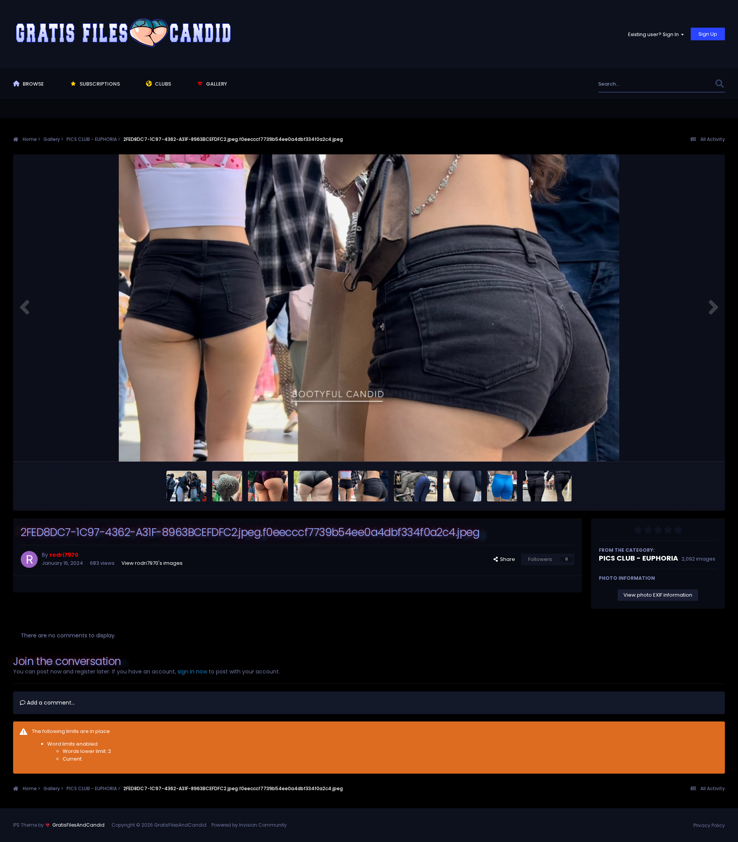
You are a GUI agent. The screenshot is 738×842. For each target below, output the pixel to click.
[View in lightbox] (369, 308)
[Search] (720, 84)
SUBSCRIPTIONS (99, 84)
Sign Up (707, 34)
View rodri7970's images (152, 563)
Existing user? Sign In (654, 34)
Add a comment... (50, 702)
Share (506, 559)
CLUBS (162, 84)
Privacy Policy (709, 825)
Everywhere (691, 84)
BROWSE (33, 84)
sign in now (192, 671)
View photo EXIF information (657, 595)
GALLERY (216, 84)
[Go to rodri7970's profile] (29, 559)
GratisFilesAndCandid (78, 825)
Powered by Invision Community (249, 825)
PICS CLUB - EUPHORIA (638, 558)
